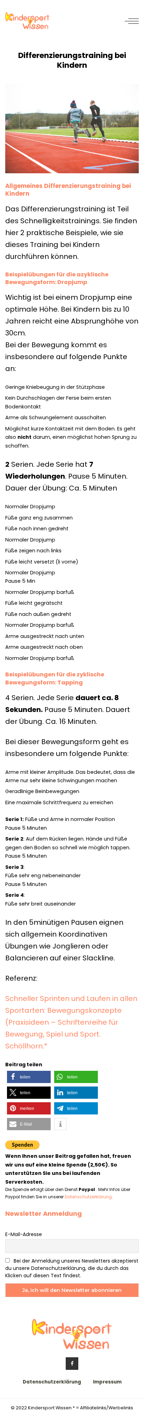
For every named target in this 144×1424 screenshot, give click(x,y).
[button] (29, 1077)
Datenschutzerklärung (88, 1197)
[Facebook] (72, 1363)
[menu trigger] (132, 20)
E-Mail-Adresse (23, 1234)
